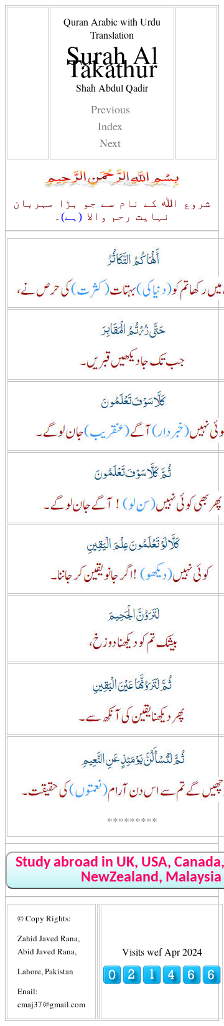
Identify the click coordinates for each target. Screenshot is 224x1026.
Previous (110, 109)
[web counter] (162, 981)
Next (110, 142)
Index (110, 125)
